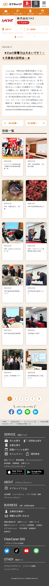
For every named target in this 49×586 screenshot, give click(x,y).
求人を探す (15, 441)
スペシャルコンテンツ (34, 460)
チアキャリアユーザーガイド (14, 466)
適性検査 (35, 454)
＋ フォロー (23, 23)
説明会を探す (35, 441)
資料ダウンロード (10, 525)
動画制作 (32, 528)
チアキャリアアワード (12, 566)
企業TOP (13, 29)
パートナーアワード (11, 569)
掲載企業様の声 (10, 522)
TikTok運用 (23, 528)
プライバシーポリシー (12, 498)
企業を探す (15, 445)
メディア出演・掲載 (33, 494)
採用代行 (7, 532)
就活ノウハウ (9, 460)
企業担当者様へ (17, 511)
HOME (4, 421)
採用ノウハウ (34, 522)
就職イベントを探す (19, 449)
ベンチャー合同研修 (26, 525)
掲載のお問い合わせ (19, 516)
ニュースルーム (18, 494)
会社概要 (7, 494)
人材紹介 (39, 525)
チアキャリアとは (18, 488)
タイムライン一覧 (30, 421)
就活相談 (7, 463)
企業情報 (38, 29)
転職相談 (16, 463)
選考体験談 (20, 460)
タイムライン (16, 454)
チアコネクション (10, 528)
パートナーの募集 (29, 566)
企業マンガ (25, 463)
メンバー (26, 36)
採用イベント (22, 522)
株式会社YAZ (15, 421)
